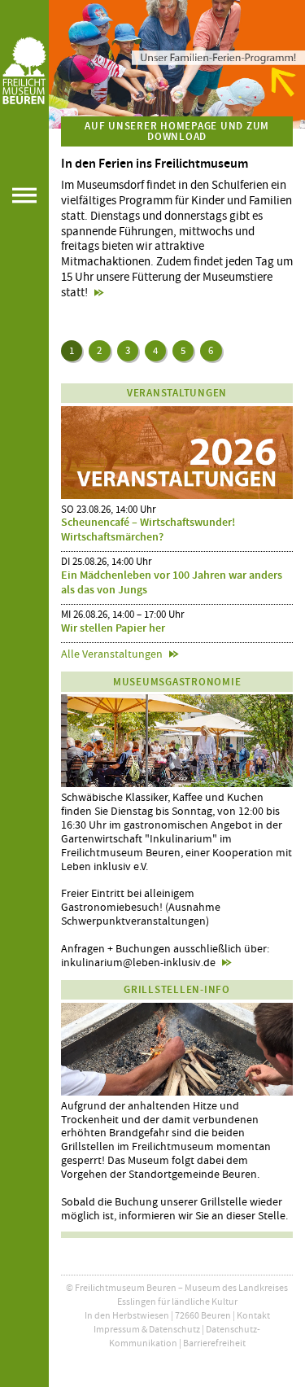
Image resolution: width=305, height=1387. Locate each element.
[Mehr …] (177, 64)
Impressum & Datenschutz (147, 1329)
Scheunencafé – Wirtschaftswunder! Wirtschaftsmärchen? (148, 529)
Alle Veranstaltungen (112, 653)
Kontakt (253, 1315)
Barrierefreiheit (214, 1343)
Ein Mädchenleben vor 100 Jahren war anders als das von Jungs (171, 582)
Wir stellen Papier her (113, 628)
